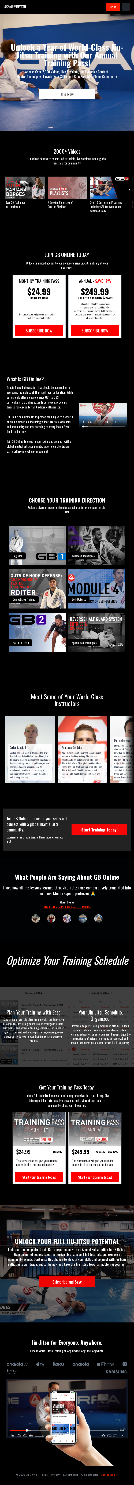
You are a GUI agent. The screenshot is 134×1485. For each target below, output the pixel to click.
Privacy (55, 1474)
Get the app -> (109, 1474)
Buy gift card (70, 1474)
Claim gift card (89, 1474)
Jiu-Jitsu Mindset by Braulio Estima (67, 907)
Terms (44, 1474)
